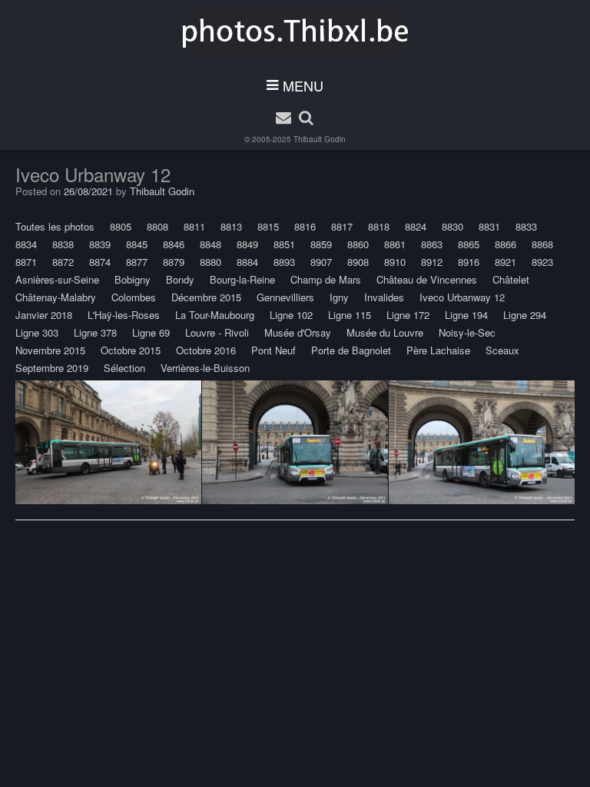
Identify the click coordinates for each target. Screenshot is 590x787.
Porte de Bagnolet (351, 350)
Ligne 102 (291, 314)
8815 (268, 226)
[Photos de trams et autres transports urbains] (295, 31)
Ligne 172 (407, 314)
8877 (137, 261)
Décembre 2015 (206, 297)
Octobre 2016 (206, 350)
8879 (173, 261)
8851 (284, 244)
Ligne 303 (36, 332)
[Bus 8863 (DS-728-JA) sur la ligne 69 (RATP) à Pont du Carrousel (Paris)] (108, 442)
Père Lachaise (438, 350)
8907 (321, 261)
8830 (452, 226)
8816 (305, 226)
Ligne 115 (349, 314)
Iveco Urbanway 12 (462, 297)
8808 (157, 226)
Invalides (384, 297)
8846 (173, 244)
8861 (395, 244)
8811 (194, 226)
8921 (505, 261)
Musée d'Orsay (297, 332)
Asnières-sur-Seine (57, 279)
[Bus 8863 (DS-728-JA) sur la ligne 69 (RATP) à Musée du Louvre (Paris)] (295, 442)
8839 (100, 244)
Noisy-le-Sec (467, 332)
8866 (505, 244)
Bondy (180, 279)
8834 (26, 244)
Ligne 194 (466, 314)
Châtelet (510, 279)
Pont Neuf (273, 350)
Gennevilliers (285, 297)
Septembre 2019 (51, 367)
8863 (431, 244)
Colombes (133, 297)
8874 (100, 261)
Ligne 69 (151, 332)
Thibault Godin (319, 139)
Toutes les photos (54, 226)
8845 (137, 244)
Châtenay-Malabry (55, 297)
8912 (431, 261)
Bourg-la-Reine (242, 279)
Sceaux (502, 350)
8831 (489, 226)
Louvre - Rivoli (217, 332)
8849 (247, 244)
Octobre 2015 (131, 350)
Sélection (124, 367)
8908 (358, 261)
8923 (542, 261)
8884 (247, 261)
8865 (468, 244)
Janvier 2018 (43, 314)
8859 (321, 244)
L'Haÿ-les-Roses (124, 314)
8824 (415, 226)
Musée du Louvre (384, 332)
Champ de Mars (325, 279)
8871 (26, 261)
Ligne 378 (95, 332)
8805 (120, 226)
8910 (395, 261)
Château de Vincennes (426, 279)
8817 (342, 226)
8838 (63, 244)
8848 (210, 244)
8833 (526, 226)
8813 (231, 226)
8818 (378, 226)
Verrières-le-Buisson (205, 367)
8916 (468, 261)
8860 (358, 244)
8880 (210, 261)
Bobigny (132, 279)
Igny (339, 297)
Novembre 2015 (50, 350)
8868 (542, 244)
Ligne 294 (524, 314)
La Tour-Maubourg (214, 314)
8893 (284, 261)
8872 (63, 261)
